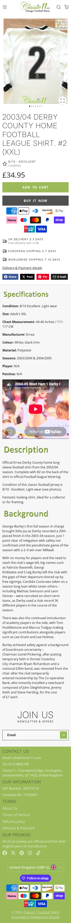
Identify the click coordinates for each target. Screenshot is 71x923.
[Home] (35, 7)
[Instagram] (30, 852)
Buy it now (35, 201)
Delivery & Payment (18, 828)
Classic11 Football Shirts (42, 912)
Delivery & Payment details (22, 268)
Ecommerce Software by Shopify (36, 917)
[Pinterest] (21, 852)
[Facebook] (4, 852)
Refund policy (13, 821)
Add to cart (35, 187)
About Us (10, 808)
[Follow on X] (13, 852)
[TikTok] (38, 852)
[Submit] (63, 735)
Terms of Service (16, 814)
